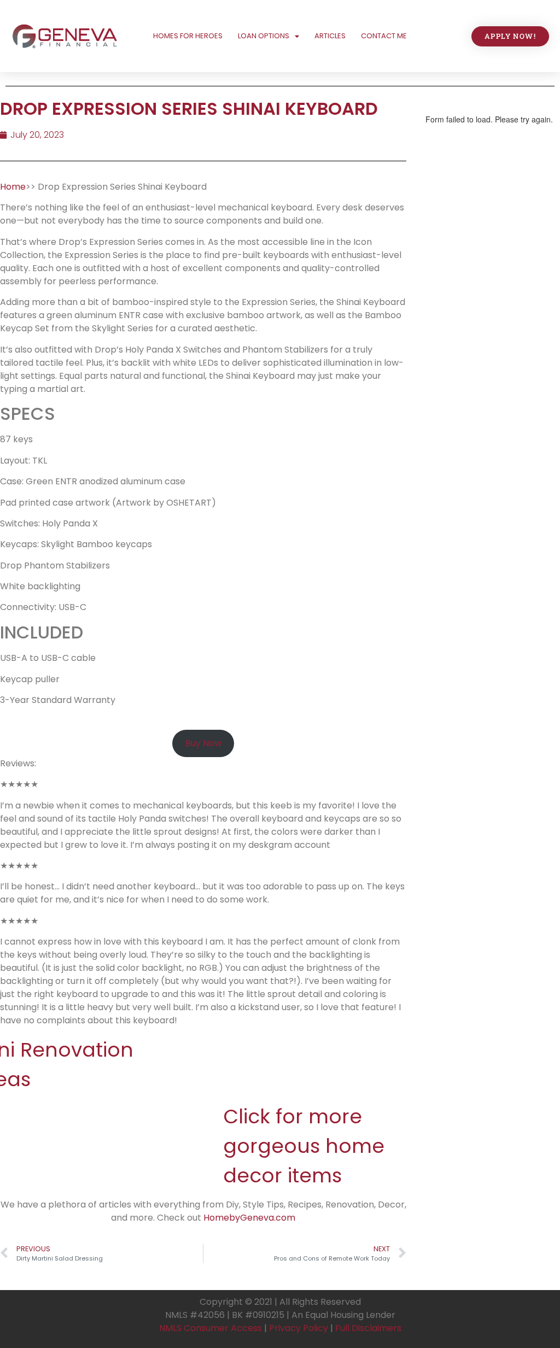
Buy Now (203, 743)
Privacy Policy (298, 1328)
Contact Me (384, 36)
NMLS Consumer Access (210, 1328)
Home (13, 186)
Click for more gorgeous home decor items (303, 1146)
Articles (330, 36)
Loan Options (263, 36)
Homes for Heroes (188, 36)
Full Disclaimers (368, 1328)
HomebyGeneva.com (249, 1217)
